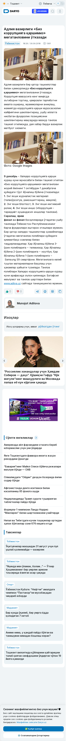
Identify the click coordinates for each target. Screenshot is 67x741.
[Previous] (4, 361)
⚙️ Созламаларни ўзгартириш (33, 735)
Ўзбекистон (12, 43)
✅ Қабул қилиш (33, 729)
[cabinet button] (60, 11)
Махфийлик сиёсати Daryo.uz (31, 722)
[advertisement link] (40, 10)
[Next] (62, 361)
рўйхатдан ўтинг (49, 326)
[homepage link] (11, 11)
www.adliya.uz (12, 283)
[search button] (52, 11)
